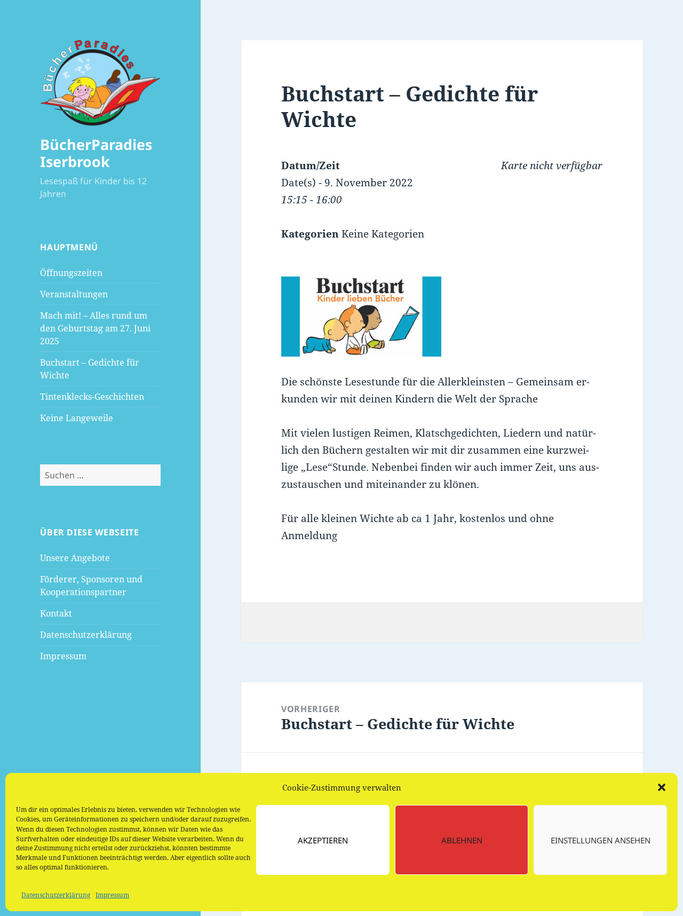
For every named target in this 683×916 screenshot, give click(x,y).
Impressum (112, 894)
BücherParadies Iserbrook (96, 153)
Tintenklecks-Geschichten (92, 396)
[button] (661, 787)
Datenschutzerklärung (55, 894)
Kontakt (56, 613)
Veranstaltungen (74, 294)
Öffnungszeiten (71, 273)
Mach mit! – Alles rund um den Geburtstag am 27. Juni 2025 (95, 328)
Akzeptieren (323, 840)
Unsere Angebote (75, 558)
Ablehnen (461, 840)
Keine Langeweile (76, 418)
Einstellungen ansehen (600, 840)
